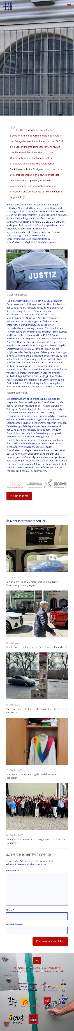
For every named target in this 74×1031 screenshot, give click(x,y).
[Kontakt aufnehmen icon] (63, 1002)
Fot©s (36, 967)
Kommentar (13, 870)
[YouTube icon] (59, 999)
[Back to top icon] (37, 960)
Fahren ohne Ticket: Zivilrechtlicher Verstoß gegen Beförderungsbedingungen (32, 583)
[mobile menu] (69, 5)
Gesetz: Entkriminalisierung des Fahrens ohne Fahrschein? (36, 647)
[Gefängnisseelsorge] (7, 5)
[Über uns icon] (62, 1006)
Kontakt (60, 971)
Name (10, 910)
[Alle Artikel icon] (59, 1002)
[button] (6, 1024)
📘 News (35, 971)
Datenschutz (50, 967)
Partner (48, 971)
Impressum (23, 967)
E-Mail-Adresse (14, 924)
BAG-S (59, 141)
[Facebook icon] (62, 995)
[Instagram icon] (63, 999)
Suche (26, 971)
